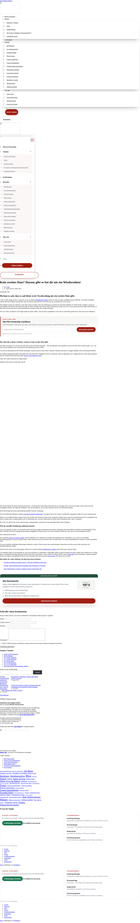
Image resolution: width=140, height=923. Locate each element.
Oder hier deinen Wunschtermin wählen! (16, 666)
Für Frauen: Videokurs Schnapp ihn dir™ (19, 33)
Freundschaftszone (19, 793)
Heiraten (27, 793)
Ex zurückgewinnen (12, 49)
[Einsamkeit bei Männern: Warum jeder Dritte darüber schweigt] (5, 680)
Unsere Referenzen (12, 97)
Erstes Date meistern (13, 73)
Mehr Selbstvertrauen (31, 797)
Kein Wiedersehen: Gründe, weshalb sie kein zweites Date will (23, 569)
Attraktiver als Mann (19, 773)
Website (2, 626)
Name (2, 619)
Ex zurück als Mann (4, 783)
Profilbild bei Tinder (42, 300)
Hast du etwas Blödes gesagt (32, 355)
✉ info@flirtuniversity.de (31, 823)
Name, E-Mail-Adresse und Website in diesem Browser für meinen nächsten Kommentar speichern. (32, 643)
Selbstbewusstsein (12, 87)
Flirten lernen (11, 56)
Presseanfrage (84, 826)
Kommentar (4, 640)
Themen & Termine (12, 22)
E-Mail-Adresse (5, 622)
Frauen (3, 785)
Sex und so (37, 800)
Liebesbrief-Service (12, 36)
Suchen (37, 672)
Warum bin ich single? (9, 805)
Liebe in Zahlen (29, 795)
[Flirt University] (70, 8)
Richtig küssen (11, 83)
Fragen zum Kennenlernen (12, 760)
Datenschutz (8, 862)
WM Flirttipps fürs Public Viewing (12, 690)
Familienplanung (15, 783)
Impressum (7, 858)
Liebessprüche (4, 797)
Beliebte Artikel (32, 773)
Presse (6, 854)
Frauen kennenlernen (13, 63)
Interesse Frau (35, 793)
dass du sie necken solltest (16, 538)
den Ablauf (17, 726)
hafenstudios (13, 845)
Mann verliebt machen (15, 797)
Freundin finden (11, 52)
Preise (8, 26)
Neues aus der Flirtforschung (8, 669)
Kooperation (81, 832)
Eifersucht (24, 781)
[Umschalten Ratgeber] (30, 182)
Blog (28, 775)
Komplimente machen (18, 795)
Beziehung (4, 776)
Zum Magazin (4, 695)
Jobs (5, 853)
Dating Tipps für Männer (10, 781)
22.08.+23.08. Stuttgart (11, 654)
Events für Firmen (12, 104)
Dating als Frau (19, 779)
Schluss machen (27, 800)
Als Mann (28, 771)
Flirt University (35, 783)
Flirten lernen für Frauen (26, 783)
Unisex (22, 802)
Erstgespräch (6, 119)
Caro (7, 287)
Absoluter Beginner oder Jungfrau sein (11, 771)
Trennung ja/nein (11, 802)
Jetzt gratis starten (86, 329)
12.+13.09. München (10, 659)
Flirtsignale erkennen (13, 70)
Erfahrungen (8, 40)
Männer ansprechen (14, 800)
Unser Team (10, 94)
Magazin (6, 851)
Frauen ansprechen (12, 59)
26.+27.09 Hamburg (10, 663)
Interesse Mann (5, 795)
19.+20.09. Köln (9, 661)
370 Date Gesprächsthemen (12, 765)
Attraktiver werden (12, 80)
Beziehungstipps (17, 776)
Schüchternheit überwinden (15, 66)
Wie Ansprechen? (9, 759)
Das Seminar (8, 767)
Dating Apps (30, 779)
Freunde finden (24, 790)
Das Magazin (10, 46)
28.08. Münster (8, 656)
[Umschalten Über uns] (30, 237)
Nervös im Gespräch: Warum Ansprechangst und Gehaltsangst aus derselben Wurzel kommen (25, 686)
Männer (4, 799)
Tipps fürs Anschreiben (11, 762)
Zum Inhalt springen (6, 1)
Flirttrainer (71, 554)
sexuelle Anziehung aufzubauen (33, 514)
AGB (6, 860)
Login (6, 108)
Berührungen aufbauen (50, 549)
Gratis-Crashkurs (12, 112)
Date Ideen (34, 776)
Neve (1, 865)
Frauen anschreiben (12, 76)
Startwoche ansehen (49, 601)
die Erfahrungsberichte (26, 714)
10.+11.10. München (10, 664)
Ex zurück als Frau (32, 781)
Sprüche (2, 802)
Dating (3, 778)
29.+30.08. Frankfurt (10, 657)
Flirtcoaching (51, 556)
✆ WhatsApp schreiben (12, 823)
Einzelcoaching (11, 29)
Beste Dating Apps (9, 764)
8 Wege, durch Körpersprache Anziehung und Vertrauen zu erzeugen (24, 565)
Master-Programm (9, 16)
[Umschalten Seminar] (30, 152)
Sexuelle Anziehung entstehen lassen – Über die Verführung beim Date (25, 562)
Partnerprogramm (85, 839)
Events (6, 849)
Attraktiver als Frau (6, 773)
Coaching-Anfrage (87, 819)
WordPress (17, 865)
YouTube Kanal (11, 101)
